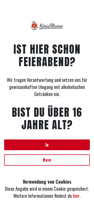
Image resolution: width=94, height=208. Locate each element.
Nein (47, 160)
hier (76, 195)
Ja (47, 145)
